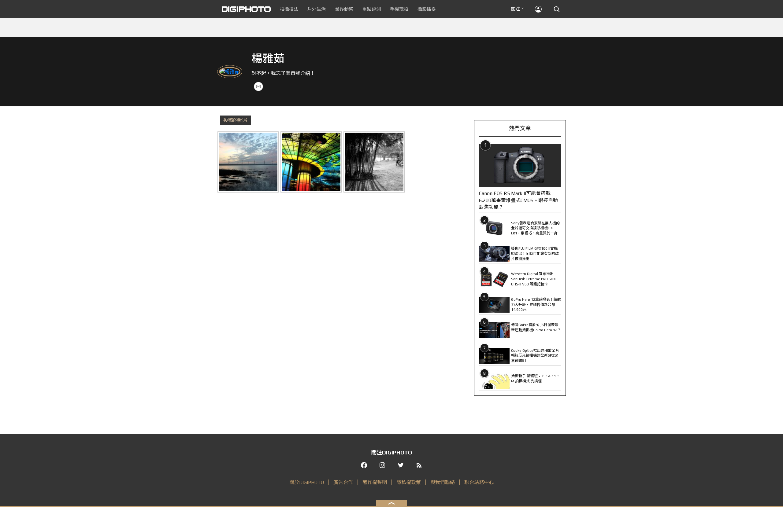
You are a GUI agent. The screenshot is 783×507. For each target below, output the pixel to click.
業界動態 (344, 9)
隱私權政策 (408, 482)
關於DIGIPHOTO (306, 482)
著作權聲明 (374, 482)
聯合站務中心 (479, 482)
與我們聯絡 (442, 482)
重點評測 (371, 9)
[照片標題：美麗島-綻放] (311, 162)
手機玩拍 (399, 9)
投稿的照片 (235, 120)
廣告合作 (343, 482)
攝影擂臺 (426, 9)
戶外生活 (316, 9)
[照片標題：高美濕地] (248, 162)
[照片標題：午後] (374, 162)
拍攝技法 (289, 9)
